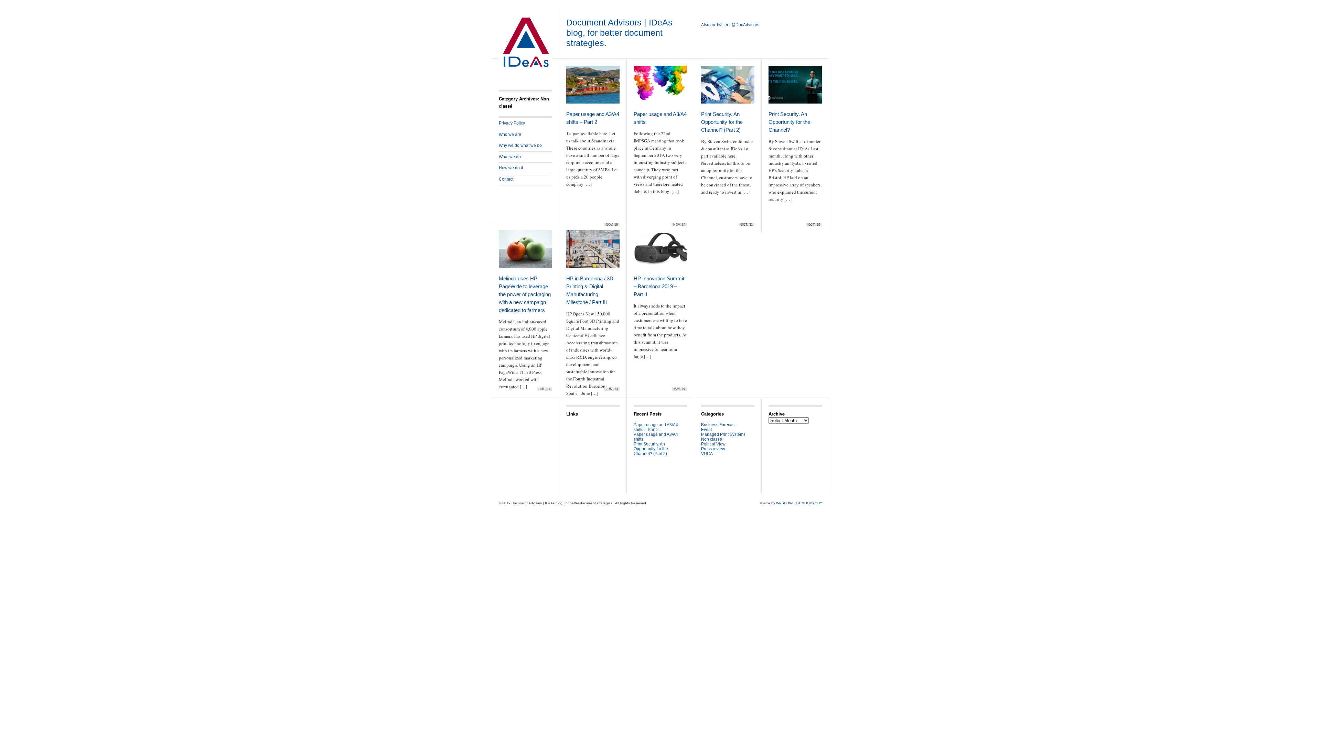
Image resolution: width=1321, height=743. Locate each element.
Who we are (510, 134)
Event (706, 429)
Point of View (713, 444)
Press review (713, 448)
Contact (506, 179)
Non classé (711, 439)
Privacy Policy (512, 123)
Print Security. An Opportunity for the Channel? (789, 122)
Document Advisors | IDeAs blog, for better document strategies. (619, 33)
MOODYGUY (812, 503)
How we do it (511, 167)
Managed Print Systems (723, 434)
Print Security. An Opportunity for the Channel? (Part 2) (722, 122)
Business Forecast (718, 424)
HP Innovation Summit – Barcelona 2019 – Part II (659, 286)
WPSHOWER (786, 503)
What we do (510, 156)
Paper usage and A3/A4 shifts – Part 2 (656, 427)
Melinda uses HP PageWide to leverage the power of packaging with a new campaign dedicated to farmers (525, 294)
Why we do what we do (520, 145)
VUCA (707, 453)
